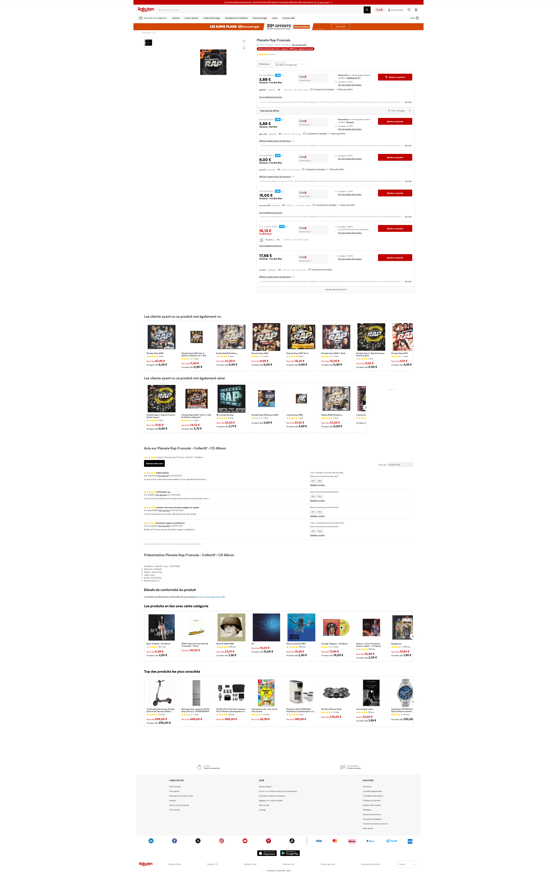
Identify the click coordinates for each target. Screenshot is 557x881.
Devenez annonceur (372, 814)
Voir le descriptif (299, 45)
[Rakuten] (146, 9)
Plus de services (328, 864)
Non (319, 480)
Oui (313, 480)
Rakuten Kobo (174, 864)
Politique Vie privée (371, 800)
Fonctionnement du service (375, 824)
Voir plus (408, 102)
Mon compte (175, 786)
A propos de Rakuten (372, 819)
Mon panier (174, 791)
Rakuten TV (212, 864)
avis (271, 54)
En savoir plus (304, 80)
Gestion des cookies (372, 805)
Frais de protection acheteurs (272, 796)
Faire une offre (345, 89)
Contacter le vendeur (324, 89)
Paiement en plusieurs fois (181, 796)
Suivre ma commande (179, 805)
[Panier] (416, 10)
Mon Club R (174, 810)
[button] (325, 2)
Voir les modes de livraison (350, 85)
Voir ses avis (163, 475)
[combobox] (259, 9)
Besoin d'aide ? (265, 786)
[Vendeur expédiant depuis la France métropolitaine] (280, 133)
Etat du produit (280, 63)
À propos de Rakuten (370, 864)
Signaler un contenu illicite (270, 800)
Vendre (172, 800)
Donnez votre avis (154, 463)
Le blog (262, 810)
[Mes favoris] (409, 10)
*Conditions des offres (373, 796)
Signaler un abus (317, 485)
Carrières (367, 786)
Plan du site (264, 805)
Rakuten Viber (250, 864)
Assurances (368, 828)
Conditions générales (372, 791)
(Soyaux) (350, 122)
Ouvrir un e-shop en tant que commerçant (278, 791)
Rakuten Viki (288, 864)
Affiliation (367, 810)
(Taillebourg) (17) (353, 78)
